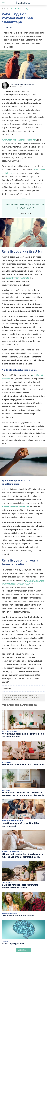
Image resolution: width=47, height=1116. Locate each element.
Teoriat (5, 941)
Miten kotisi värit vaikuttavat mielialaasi (23, 764)
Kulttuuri (6, 790)
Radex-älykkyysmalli (13, 943)
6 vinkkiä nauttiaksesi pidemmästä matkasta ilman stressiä (20, 886)
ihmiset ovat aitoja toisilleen (15, 507)
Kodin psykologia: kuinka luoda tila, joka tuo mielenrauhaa (23, 735)
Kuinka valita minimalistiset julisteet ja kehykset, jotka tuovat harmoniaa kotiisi (23, 794)
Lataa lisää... (23, 950)
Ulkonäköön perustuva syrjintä (18, 915)
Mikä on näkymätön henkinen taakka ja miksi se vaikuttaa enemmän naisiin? (22, 855)
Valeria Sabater (16, 87)
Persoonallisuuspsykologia (13, 851)
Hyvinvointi (5, 9)
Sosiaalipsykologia (9, 913)
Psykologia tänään (9, 731)
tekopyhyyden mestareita (17, 278)
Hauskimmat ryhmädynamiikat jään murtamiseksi (20, 824)
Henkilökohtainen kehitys (20, 9)
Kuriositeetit (7, 882)
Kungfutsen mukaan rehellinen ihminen (19, 140)
